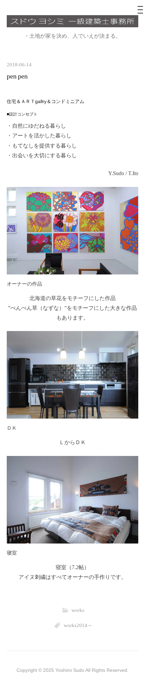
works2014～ (78, 625)
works (77, 610)
